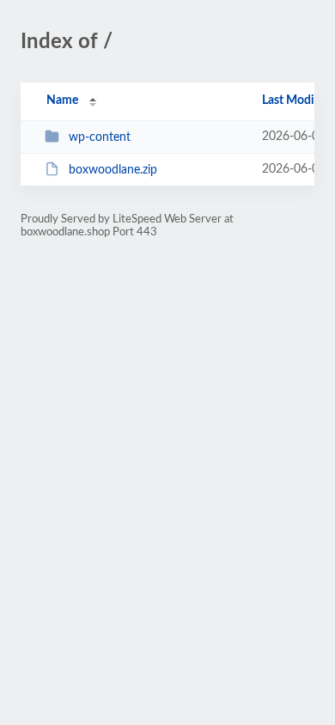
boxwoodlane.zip (113, 170)
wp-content (100, 137)
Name (62, 100)
